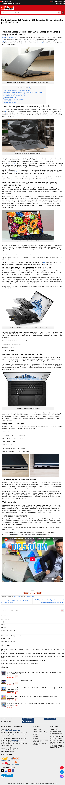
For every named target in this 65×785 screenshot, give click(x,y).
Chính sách (5, 619)
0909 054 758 (28, 722)
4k (44, 262)
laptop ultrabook (12, 172)
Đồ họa (4, 622)
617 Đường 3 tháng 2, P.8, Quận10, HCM (11, 3)
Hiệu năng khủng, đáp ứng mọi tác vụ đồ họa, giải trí (17, 94)
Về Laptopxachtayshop (8, 641)
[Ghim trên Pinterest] (37, 593)
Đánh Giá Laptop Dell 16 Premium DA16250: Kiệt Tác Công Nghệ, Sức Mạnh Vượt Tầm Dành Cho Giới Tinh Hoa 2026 (32, 657)
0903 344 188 (60, 1)
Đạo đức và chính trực (55, 731)
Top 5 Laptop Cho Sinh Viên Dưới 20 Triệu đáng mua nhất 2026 (19, 663)
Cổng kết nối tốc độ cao (9, 97)
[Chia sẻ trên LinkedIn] (40, 593)
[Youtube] (9, 770)
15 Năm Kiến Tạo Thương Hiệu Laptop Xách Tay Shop (56, 736)
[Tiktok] (2, 770)
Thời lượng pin (7, 100)
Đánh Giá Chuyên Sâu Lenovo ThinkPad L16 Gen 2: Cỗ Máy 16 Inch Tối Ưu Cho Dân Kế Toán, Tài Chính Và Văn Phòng (32, 650)
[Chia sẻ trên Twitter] (31, 593)
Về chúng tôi (53, 729)
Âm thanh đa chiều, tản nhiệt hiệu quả (13, 99)
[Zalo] (6, 770)
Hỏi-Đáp (4, 627)
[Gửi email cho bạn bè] (34, 593)
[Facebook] (13, 770)
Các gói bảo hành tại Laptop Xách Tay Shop (40, 741)
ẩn (29, 88)
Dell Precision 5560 (7, 37)
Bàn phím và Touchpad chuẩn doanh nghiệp (14, 95)
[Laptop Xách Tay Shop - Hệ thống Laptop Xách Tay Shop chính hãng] (7, 7)
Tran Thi (18, 26)
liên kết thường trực (30, 596)
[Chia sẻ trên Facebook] (27, 593)
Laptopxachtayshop (41, 43)
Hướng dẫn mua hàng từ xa (57, 740)
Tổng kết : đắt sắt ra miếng (10, 102)
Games (4, 625)
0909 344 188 (60, 3)
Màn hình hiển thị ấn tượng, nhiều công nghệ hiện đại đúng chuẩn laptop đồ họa (24, 92)
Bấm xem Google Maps (6, 735)
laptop (4, 41)
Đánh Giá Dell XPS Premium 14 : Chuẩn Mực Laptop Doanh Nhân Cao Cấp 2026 (24, 660)
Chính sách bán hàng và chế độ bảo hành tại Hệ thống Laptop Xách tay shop (57, 746)
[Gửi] (59, 12)
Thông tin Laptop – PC (8, 630)
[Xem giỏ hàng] (63, 12)
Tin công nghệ (4, 17)
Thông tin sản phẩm (7, 633)
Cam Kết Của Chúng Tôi (56, 733)
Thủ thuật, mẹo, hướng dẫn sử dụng (12, 636)
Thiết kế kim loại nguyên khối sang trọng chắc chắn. (17, 90)
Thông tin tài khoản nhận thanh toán (39, 744)
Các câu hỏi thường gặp (56, 738)
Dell (54, 179)
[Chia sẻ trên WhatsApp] (24, 593)
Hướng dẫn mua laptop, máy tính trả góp (57, 743)
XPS (6, 111)
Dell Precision (12, 163)
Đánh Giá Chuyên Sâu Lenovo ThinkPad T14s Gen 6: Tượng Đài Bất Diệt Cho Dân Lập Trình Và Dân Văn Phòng (33, 653)
